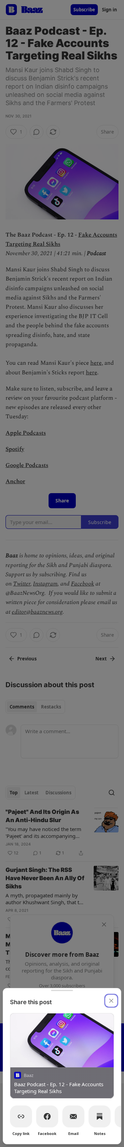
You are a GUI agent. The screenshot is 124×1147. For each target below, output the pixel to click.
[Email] (73, 1116)
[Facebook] (47, 1116)
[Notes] (100, 1116)
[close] (111, 1000)
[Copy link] (21, 1116)
